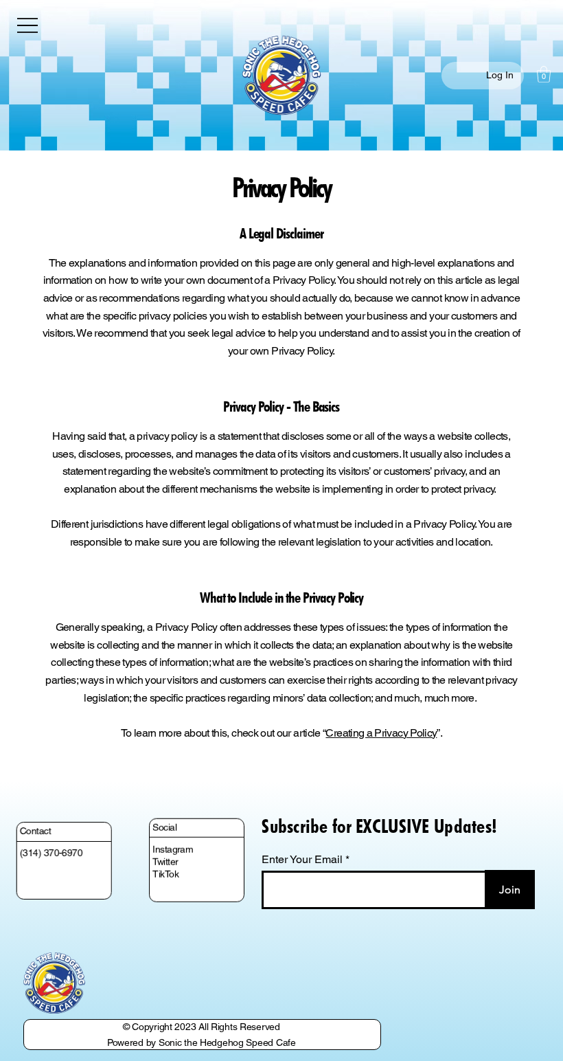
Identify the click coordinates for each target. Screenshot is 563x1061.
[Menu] (27, 25)
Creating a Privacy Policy (381, 732)
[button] (544, 74)
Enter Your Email (302, 859)
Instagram (173, 842)
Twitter (166, 854)
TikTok (166, 867)
